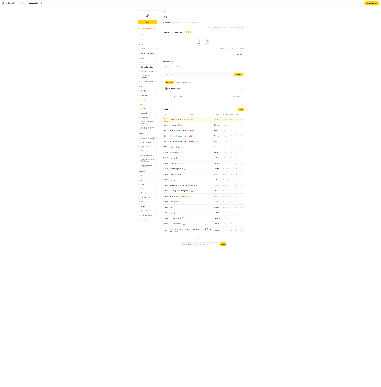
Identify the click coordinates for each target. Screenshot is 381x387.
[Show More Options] (243, 16)
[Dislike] (174, 96)
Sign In (148, 22)
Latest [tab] (178, 82)
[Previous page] (184, 238)
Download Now (372, 3)
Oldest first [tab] (186, 82)
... (219, 238)
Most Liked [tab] (169, 82)
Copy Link (240, 27)
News (43, 3)
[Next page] (222, 238)
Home (23, 3)
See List (239, 54)
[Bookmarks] (170, 109)
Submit (238, 74)
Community (33, 3)
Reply (180, 96)
